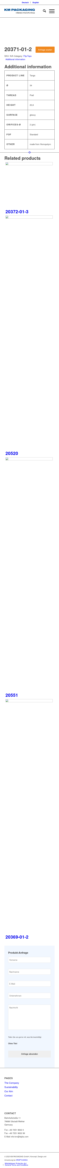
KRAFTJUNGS (22, 1160)
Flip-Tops (27, 55)
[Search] (43, 11)
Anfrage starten (45, 49)
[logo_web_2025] (24, 11)
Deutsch (25, 2)
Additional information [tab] (15, 59)
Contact (8, 1095)
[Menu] (50, 11)
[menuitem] (25, 2)
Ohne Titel (12, 1043)
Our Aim (8, 1091)
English (36, 2)
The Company (11, 1082)
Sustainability (11, 1087)
